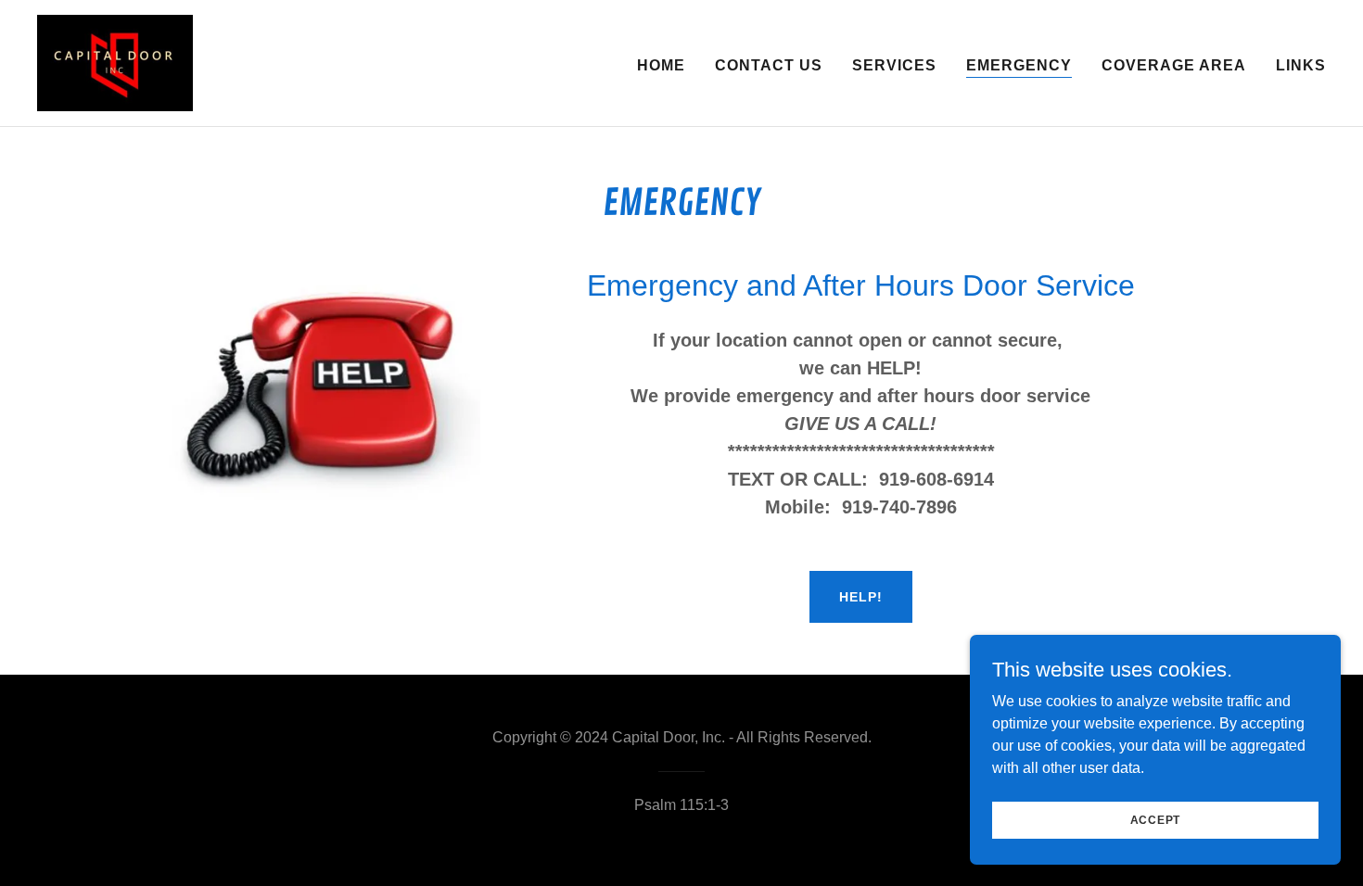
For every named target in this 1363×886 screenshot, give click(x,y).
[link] (115, 62)
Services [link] (894, 65)
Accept (1155, 819)
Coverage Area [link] (1174, 65)
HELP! (860, 596)
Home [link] (661, 65)
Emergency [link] (1019, 65)
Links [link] (1301, 65)
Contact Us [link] (768, 65)
